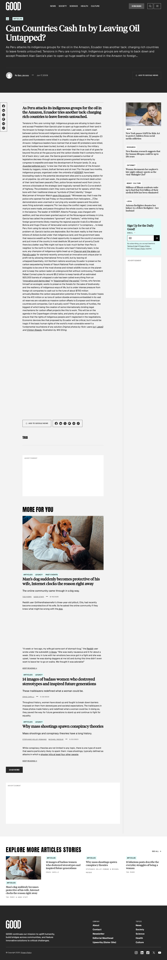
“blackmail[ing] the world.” (66, 280)
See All (155, 851)
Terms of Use (132, 246)
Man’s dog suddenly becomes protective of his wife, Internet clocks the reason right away (61, 581)
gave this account (61, 195)
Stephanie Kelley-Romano (34, 739)
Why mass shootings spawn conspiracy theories (62, 726)
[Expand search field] (150, 6)
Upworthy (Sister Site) (104, 942)
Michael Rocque (56, 739)
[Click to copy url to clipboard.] (3, 128)
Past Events (52, 575)
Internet (131, 165)
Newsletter (99, 933)
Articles (17, 19)
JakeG (100, 326)
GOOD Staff (39, 597)
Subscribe (136, 6)
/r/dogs (53, 652)
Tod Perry (27, 597)
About (96, 925)
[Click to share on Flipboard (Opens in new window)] (3, 119)
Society (63, 6)
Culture (95, 6)
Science (74, 6)
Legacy (39, 575)
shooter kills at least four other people (59, 754)
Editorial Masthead (103, 938)
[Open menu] (157, 6)
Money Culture (134, 183)
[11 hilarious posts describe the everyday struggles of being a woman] (143, 865)
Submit (158, 239)
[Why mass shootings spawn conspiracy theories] (103, 865)
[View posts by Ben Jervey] (9, 75)
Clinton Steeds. (34, 330)
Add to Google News (148, 75)
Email (131, 233)
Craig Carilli (28, 697)
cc (94, 326)
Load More (14, 770)
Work (129, 129)
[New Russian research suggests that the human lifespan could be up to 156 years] (143, 150)
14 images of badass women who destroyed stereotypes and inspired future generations (59, 681)
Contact (97, 929)
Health (84, 6)
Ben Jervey (23, 75)
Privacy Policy (144, 246)
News (53, 6)
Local (129, 201)
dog (60, 608)
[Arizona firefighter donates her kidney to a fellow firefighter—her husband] (143, 205)
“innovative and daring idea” (36, 280)
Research (131, 147)
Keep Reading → (29, 668)
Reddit (90, 648)
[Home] (7, 18)
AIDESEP (78, 172)
